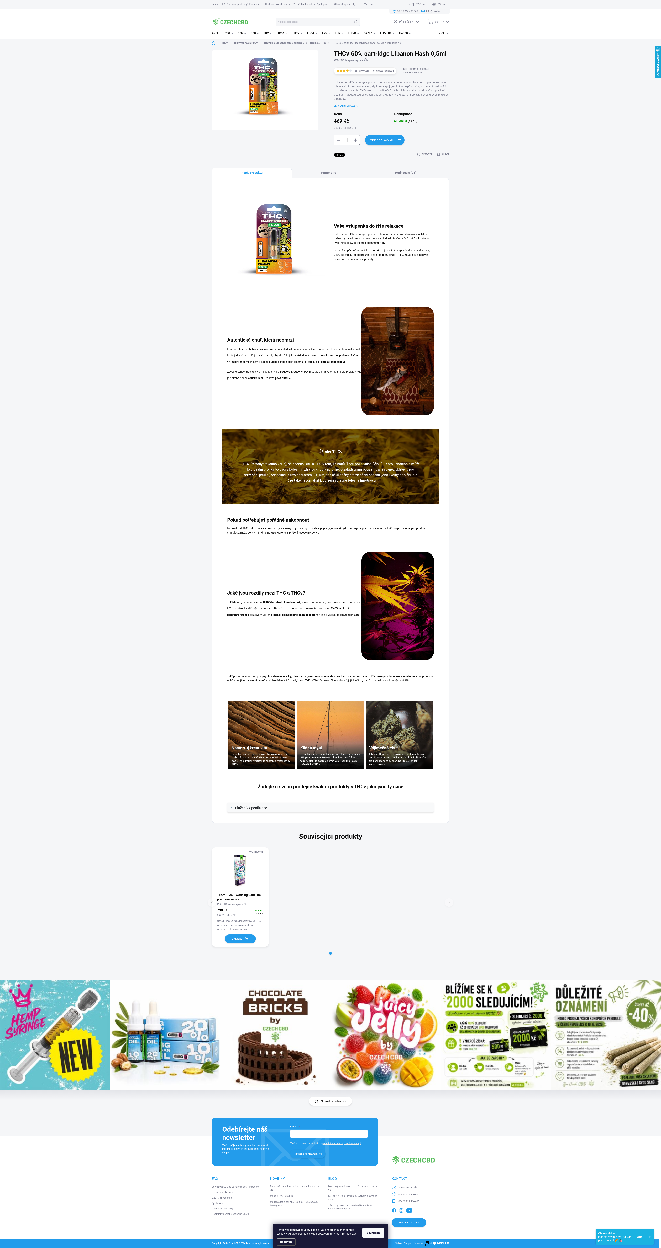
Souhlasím (373, 1232)
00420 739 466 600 (408, 1194)
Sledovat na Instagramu (334, 1101)
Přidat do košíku (381, 140)
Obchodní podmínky (345, 4)
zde (354, 1233)
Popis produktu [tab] (252, 172)
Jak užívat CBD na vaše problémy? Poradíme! (236, 4)
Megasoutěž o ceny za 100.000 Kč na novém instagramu (294, 1204)
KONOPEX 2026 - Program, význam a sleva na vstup (352, 1198)
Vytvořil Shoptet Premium (409, 1243)
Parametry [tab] (328, 172)
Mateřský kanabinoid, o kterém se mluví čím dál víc (295, 1188)
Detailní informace (344, 106)
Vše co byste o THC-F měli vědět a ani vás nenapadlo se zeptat (350, 1207)
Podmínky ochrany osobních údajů (230, 1214)
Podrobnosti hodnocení (383, 71)
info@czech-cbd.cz (408, 1187)
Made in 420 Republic (281, 1196)
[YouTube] (409, 1209)
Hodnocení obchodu (276, 4)
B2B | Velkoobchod (302, 4)
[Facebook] (394, 1209)
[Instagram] (401, 1209)
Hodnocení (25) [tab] (405, 172)
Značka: (413, 72)
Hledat (355, 21)
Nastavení (286, 1242)
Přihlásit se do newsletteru (308, 1153)
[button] (330, 953)
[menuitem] (216, 33)
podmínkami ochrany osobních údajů (341, 1143)
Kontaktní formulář (409, 1222)
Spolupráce (323, 4)
